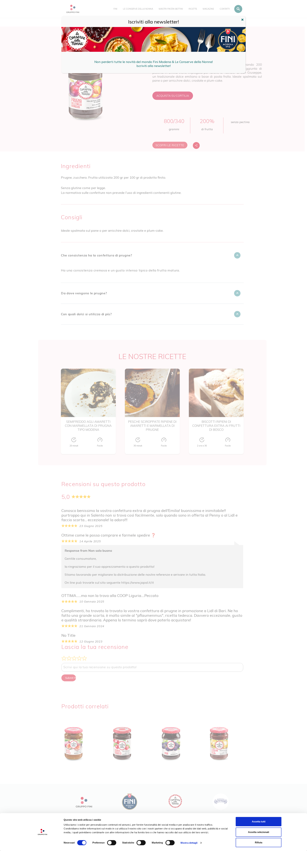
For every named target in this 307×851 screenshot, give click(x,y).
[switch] (111, 842)
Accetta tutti (258, 821)
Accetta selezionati (258, 832)
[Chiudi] (243, 20)
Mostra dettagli (189, 842)
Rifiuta (258, 842)
